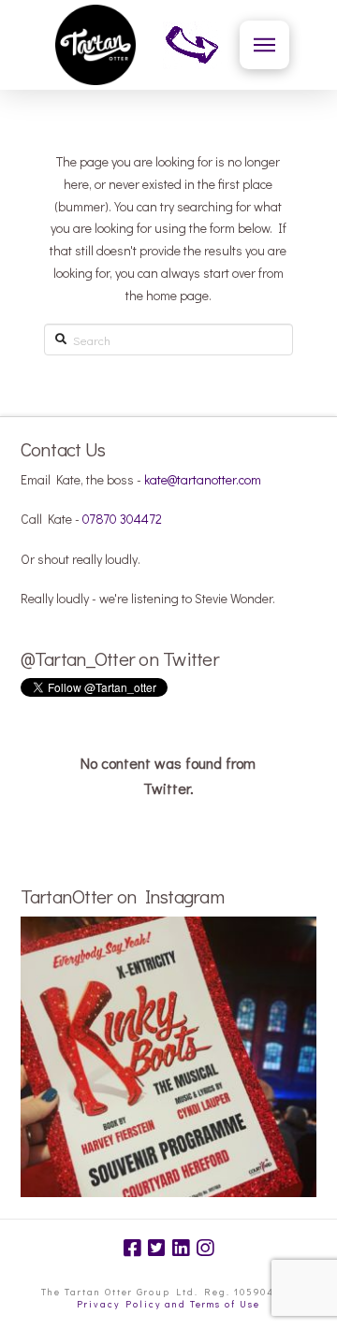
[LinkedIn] (180, 1248)
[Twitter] (156, 1248)
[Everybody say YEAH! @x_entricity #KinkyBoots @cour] (169, 1065)
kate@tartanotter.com (202, 479)
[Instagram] (205, 1248)
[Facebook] (132, 1248)
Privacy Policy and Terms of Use (168, 1304)
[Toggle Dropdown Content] (264, 45)
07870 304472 (122, 518)
